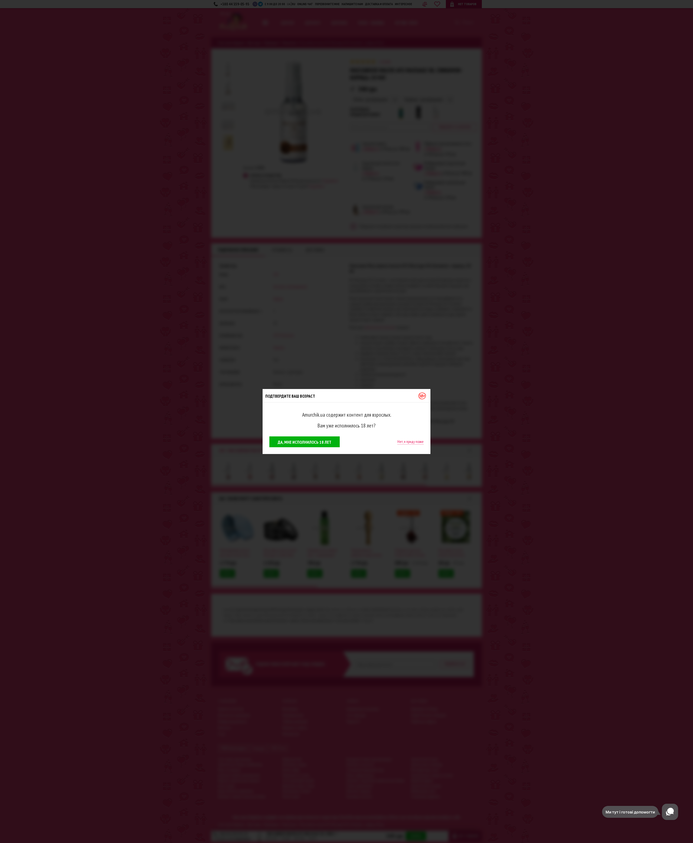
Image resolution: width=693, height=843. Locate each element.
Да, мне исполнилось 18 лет (304, 442)
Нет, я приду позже (410, 441)
